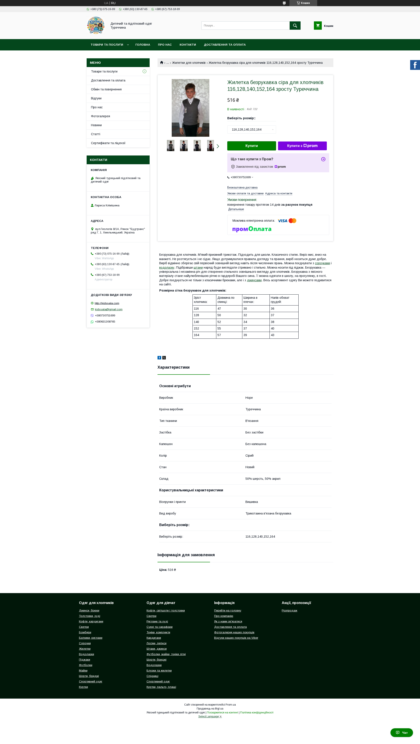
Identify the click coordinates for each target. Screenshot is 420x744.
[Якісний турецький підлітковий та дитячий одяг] (96, 33)
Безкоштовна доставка (242, 187)
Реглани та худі (157, 621)
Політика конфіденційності (256, 712)
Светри (84, 626)
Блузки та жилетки (159, 670)
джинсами (254, 280)
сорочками (322, 263)
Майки (83, 670)
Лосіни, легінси (156, 643)
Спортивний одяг (90, 681)
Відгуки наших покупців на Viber (236, 637)
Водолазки (86, 654)
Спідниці (152, 676)
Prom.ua (231, 704)
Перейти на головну (227, 610)
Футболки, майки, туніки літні (166, 654)
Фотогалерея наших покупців (234, 632)
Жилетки (85, 648)
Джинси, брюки (89, 610)
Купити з (294, 146)
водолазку (166, 267)
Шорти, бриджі (89, 676)
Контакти (188, 44)
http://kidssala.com (107, 303)
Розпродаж (289, 610)
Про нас (165, 44)
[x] (164, 358)
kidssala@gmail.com (108, 309)
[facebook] (159, 358)
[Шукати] (295, 25)
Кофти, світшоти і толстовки (166, 610)
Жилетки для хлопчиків (189, 62)
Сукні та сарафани (160, 626)
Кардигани (154, 637)
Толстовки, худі (89, 616)
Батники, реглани (90, 637)
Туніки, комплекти (158, 632)
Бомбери (85, 632)
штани (198, 267)
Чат (405, 732)
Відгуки (96, 98)
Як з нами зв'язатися (228, 621)
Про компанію (223, 616)
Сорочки (85, 643)
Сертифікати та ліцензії (108, 143)
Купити (251, 146)
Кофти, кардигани (91, 621)
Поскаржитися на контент (222, 712)
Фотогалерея (100, 116)
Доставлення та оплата (225, 44)
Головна (142, 44)
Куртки (83, 687)
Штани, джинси (157, 648)
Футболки (85, 665)
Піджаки (84, 659)
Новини (96, 125)
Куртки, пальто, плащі (161, 687)
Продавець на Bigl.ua (210, 708)
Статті (95, 134)
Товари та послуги (107, 44)
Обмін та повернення (106, 89)
